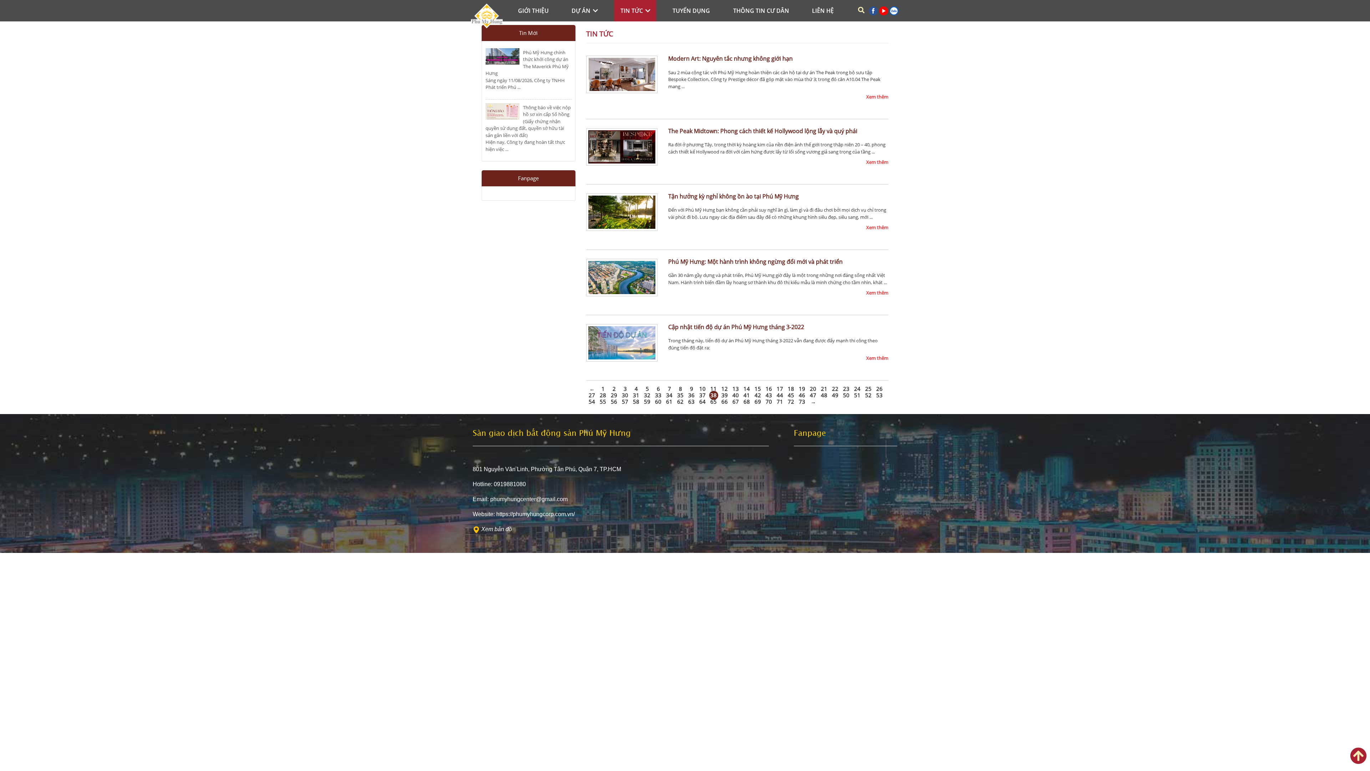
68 (747, 401)
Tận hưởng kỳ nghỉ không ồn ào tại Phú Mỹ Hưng (733, 196)
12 (724, 388)
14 (747, 388)
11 (713, 388)
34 (669, 395)
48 (824, 395)
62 (680, 401)
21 (824, 388)
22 (835, 388)
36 (691, 395)
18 (791, 388)
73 (802, 401)
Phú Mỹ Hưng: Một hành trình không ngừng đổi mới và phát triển (755, 262)
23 (846, 388)
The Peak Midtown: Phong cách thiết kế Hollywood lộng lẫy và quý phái (762, 131)
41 (747, 395)
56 (614, 401)
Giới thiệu (533, 11)
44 (780, 395)
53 (879, 395)
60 (658, 401)
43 (769, 395)
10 (702, 388)
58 (636, 401)
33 (658, 395)
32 (647, 395)
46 (802, 395)
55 (603, 401)
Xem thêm (877, 97)
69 (758, 401)
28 (603, 395)
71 (780, 401)
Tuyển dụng (691, 11)
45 (791, 395)
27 (592, 395)
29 (614, 395)
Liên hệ (823, 11)
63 (691, 401)
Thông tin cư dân (761, 11)
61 (669, 401)
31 (636, 395)
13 (735, 388)
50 (846, 395)
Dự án (582, 11)
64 (702, 401)
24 (857, 388)
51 (857, 395)
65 (713, 401)
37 (702, 395)
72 (791, 401)
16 (769, 388)
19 (802, 388)
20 (813, 388)
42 (758, 395)
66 (724, 401)
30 (625, 395)
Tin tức (632, 11)
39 (724, 395)
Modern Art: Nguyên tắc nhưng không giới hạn (730, 58)
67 (735, 401)
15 (758, 388)
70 (769, 401)
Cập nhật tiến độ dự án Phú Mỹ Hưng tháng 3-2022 (736, 327)
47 (813, 395)
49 (835, 395)
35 (680, 395)
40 (735, 395)
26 (879, 388)
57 (625, 401)
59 (647, 401)
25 (868, 388)
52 (868, 395)
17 (780, 388)
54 (592, 401)
